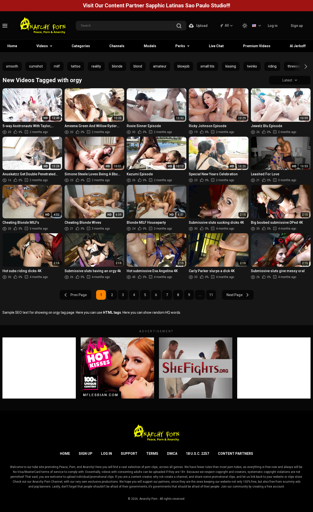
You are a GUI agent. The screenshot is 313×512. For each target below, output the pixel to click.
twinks (252, 66)
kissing (230, 66)
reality (96, 66)
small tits (207, 66)
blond (138, 66)
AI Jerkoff (298, 46)
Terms (152, 454)
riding (272, 66)
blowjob (184, 66)
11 (211, 295)
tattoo (75, 66)
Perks (180, 46)
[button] (301, 66)
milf (57, 66)
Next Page (234, 295)
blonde (117, 66)
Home (12, 46)
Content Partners (235, 454)
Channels (116, 46)
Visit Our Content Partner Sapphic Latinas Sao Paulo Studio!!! (156, 5)
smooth (12, 66)
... (200, 295)
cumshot (36, 66)
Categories (81, 46)
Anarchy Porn (148, 499)
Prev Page (78, 295)
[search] (179, 26)
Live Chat (216, 46)
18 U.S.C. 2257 (197, 454)
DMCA (172, 454)
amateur (160, 66)
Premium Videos (256, 46)
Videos (42, 46)
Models (150, 46)
